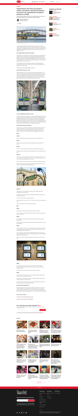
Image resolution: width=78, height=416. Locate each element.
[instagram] (17, 412)
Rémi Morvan (25, 19)
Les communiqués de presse (42, 394)
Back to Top (39, 387)
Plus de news (39, 382)
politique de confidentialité (39, 312)
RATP (38, 116)
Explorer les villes (35, 1)
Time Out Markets (42, 1)
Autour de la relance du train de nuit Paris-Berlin (25, 299)
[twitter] (23, 412)
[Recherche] (56, 1)
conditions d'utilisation (31, 312)
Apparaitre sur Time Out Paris (50, 394)
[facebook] (21, 412)
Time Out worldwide (57, 393)
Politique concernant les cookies (42, 402)
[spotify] (26, 412)
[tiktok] (19, 412)
